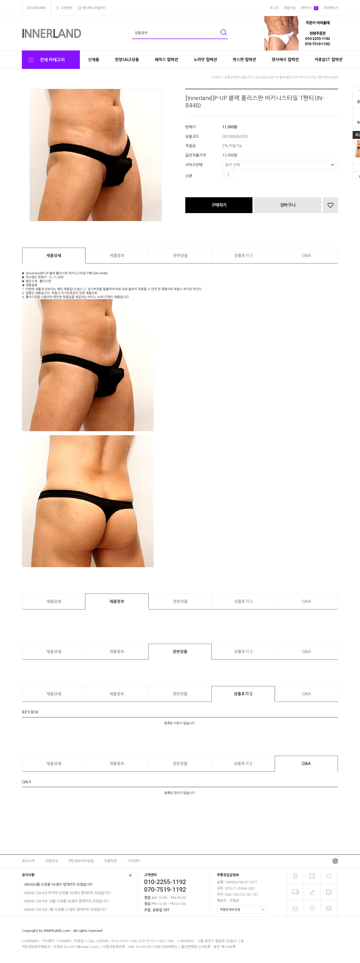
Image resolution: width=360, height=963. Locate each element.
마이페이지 (331, 8)
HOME (216, 77)
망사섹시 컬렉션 (285, 60)
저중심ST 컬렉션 (328, 60)
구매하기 (219, 205)
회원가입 (289, 8)
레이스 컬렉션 (166, 60)
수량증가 (238, 174)
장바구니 (309, 8)
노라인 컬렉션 (205, 60)
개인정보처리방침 (81, 861)
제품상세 (53, 255)
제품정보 (117, 255)
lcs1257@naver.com (81, 946)
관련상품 (180, 255)
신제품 (93, 60)
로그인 (274, 8)
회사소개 (28, 861)
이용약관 (110, 861)
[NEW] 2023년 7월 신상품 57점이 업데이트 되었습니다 (65, 909)
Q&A (306, 255)
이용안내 (51, 861)
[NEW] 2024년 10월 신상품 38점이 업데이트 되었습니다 (66, 901)
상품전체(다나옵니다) (238, 77)
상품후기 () (243, 255)
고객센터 (133, 861)
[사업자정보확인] (165, 946)
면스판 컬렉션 (244, 60)
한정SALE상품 (127, 60)
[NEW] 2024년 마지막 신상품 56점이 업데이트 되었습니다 (67, 893)
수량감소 (245, 174)
